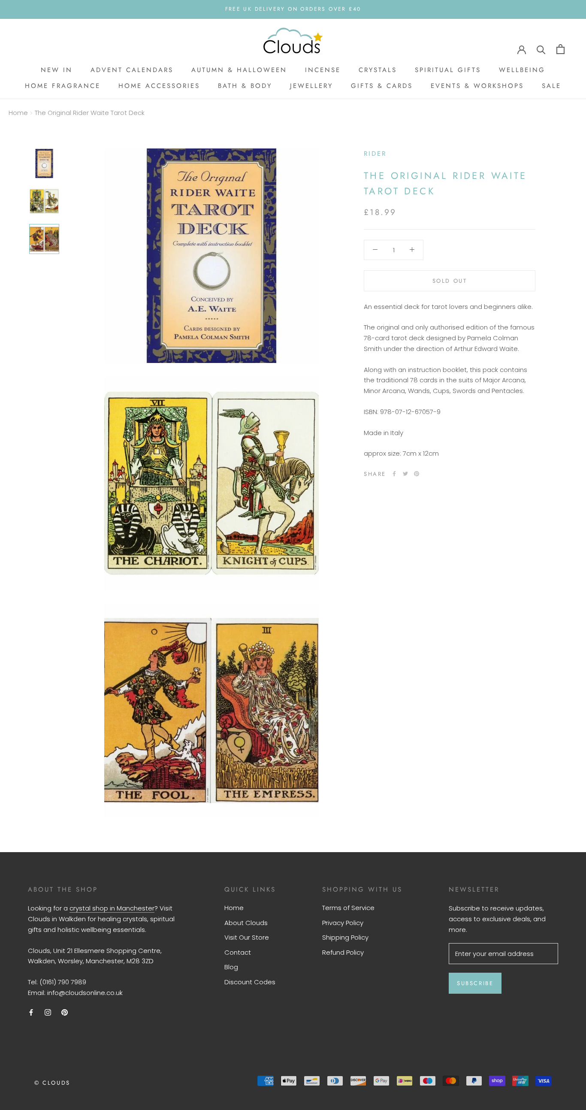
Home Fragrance (62, 86)
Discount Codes (249, 981)
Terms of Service (348, 907)
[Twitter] (405, 473)
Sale (551, 86)
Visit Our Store (246, 937)
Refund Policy (343, 952)
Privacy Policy (342, 922)
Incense (323, 70)
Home (18, 112)
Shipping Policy (345, 937)
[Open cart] (560, 49)
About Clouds (246, 922)
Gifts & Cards (382, 86)
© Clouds (52, 1083)
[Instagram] (48, 1012)
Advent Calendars (132, 70)
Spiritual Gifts (448, 70)
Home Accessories (159, 86)
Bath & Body (245, 86)
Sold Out (449, 280)
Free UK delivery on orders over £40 (293, 9)
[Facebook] (394, 473)
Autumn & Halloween (239, 70)
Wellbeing (522, 70)
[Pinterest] (416, 473)
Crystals (378, 70)
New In (56, 70)
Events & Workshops (477, 86)
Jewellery (311, 86)
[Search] (541, 49)
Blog (231, 966)
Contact (237, 952)
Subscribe (475, 983)
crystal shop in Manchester (111, 908)
